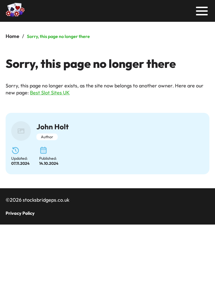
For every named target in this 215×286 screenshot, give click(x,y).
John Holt (52, 126)
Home (12, 36)
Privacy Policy (20, 213)
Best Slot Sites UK (50, 92)
